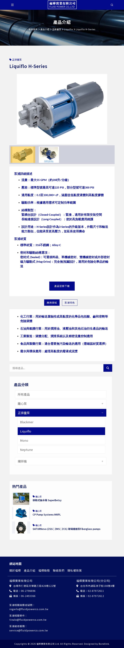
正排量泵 (56, 29)
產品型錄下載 (62, 286)
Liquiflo (68, 29)
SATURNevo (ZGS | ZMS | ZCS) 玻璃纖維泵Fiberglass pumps (66, 529)
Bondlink (104, 643)
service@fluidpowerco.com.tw (28, 630)
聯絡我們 (58, 570)
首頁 (31, 29)
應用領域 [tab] (52, 302)
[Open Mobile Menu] (12, 5)
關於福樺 (15, 570)
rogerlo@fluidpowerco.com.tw (28, 609)
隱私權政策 (74, 570)
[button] (12, 108)
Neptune (26, 449)
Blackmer (26, 422)
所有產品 (24, 394)
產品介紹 (44, 29)
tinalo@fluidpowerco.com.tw (28, 619)
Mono (24, 440)
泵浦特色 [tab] (70, 302)
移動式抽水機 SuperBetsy (47, 500)
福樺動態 (44, 570)
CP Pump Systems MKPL (47, 514)
